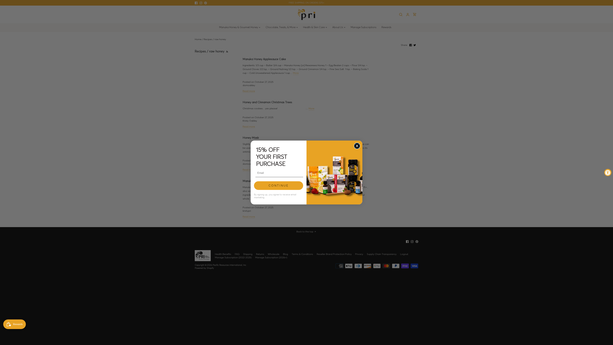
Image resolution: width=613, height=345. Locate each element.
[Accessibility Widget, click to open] (607, 172)
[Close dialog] (357, 146)
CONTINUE (279, 185)
